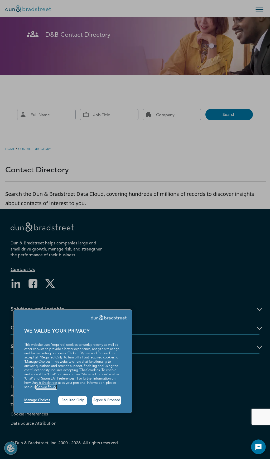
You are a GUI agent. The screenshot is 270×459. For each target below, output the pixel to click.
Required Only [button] (72, 400)
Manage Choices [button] (37, 400)
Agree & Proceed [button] (106, 400)
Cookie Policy (46, 387)
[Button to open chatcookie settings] (258, 446)
